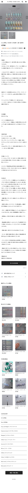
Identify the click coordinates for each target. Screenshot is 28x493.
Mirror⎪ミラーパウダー (6, 448)
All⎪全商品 (3, 418)
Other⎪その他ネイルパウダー (8, 457)
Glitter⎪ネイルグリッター (7, 452)
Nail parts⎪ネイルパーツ (7, 465)
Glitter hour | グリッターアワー (8, 439)
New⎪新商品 (4, 422)
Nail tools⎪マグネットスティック (8, 461)
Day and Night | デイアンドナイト (9, 426)
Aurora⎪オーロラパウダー (7, 444)
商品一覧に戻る (14, 472)
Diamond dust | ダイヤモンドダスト (9, 431)
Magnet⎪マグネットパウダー (8, 435)
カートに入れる (14, 263)
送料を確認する (15, 53)
